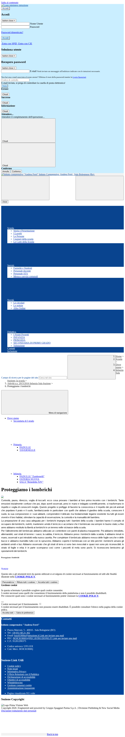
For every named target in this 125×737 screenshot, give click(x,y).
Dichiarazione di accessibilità (21, 677)
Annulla (5, 171)
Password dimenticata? (12, 32)
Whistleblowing (15, 682)
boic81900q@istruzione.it (39, 635)
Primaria (17, 444)
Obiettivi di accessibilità (18, 679)
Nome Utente (36, 23)
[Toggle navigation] (25, 188)
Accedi (5, 8)
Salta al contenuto (9, 2)
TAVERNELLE (27, 450)
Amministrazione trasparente (21, 688)
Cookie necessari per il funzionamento (20, 604)
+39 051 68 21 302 (21, 632)
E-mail (33, 71)
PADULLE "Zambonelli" (32, 476)
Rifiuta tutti (26, 582)
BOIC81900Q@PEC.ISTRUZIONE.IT (45, 638)
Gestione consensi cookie (19, 685)
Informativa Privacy (16, 671)
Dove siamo (118, 366)
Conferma (16, 171)
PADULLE (25, 447)
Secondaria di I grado (23, 421)
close (4, 202)
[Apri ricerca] (100, 188)
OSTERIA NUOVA (29, 479)
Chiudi (5, 94)
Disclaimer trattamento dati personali (18, 710)
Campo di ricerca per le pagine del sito (19, 377)
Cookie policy (14, 666)
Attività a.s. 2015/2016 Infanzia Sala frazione (29, 383)
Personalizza (8, 582)
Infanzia (17, 473)
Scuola (119, 359)
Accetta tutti (47, 582)
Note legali (12, 668)
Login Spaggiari (79, 77)
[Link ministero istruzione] (14, 5)
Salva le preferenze (24, 613)
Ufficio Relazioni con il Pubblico (23, 674)
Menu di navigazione (57, 413)
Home (119, 356)
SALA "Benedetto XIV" (31, 482)
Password (34, 27)
